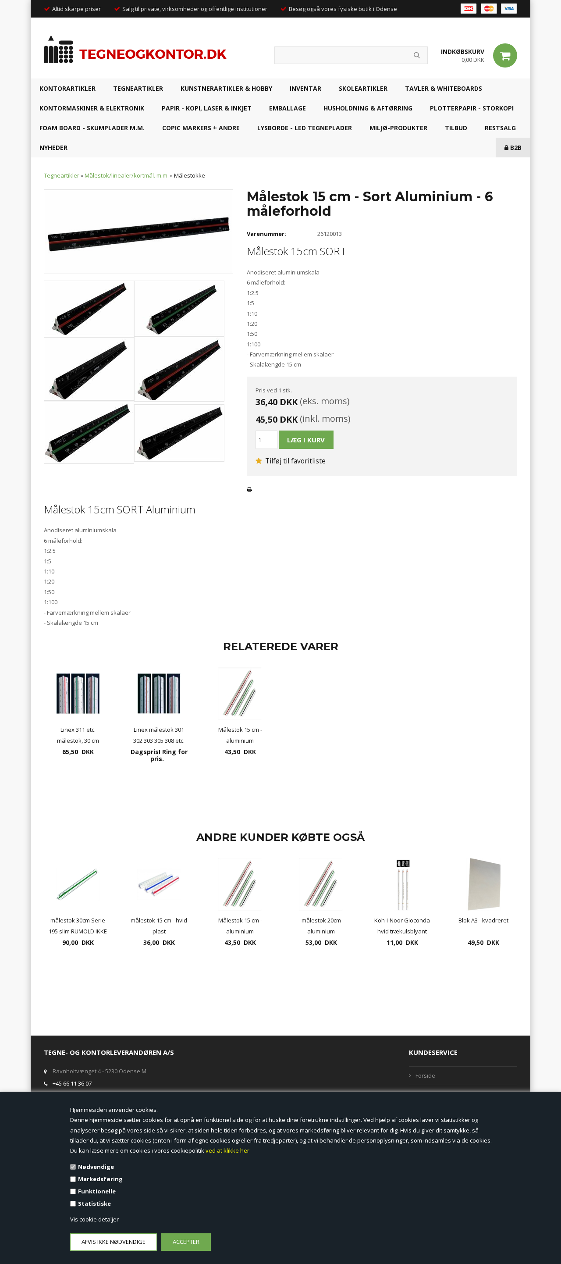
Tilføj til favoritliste (294, 461)
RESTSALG (500, 128)
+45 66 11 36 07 (72, 1083)
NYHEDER (53, 147)
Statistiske (94, 1203)
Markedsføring (100, 1179)
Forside (425, 1075)
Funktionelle (97, 1191)
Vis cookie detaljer (94, 1219)
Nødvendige (96, 1167)
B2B (515, 147)
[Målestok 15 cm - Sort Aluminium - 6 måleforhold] (138, 231)
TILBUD (456, 128)
